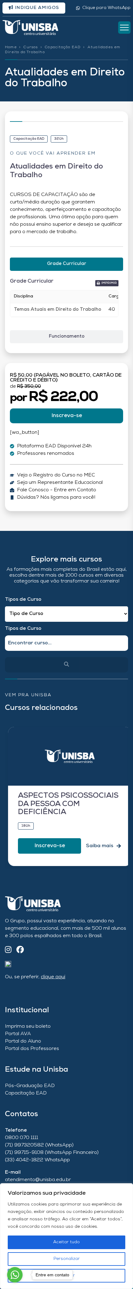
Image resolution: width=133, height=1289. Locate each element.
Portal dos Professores (32, 1048)
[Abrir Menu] (124, 27)
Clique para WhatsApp (106, 8)
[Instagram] (8, 950)
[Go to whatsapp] (15, 1275)
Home (11, 47)
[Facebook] (20, 950)
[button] (106, 283)
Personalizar (67, 1259)
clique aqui (53, 977)
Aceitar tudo (66, 1242)
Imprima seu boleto (28, 1026)
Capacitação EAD (63, 47)
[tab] (66, 264)
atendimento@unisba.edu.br (38, 1179)
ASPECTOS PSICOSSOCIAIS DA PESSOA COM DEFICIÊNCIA (68, 804)
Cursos (30, 47)
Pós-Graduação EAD (30, 1085)
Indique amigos (36, 8)
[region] (66, 1236)
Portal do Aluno (23, 1041)
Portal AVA (18, 1033)
